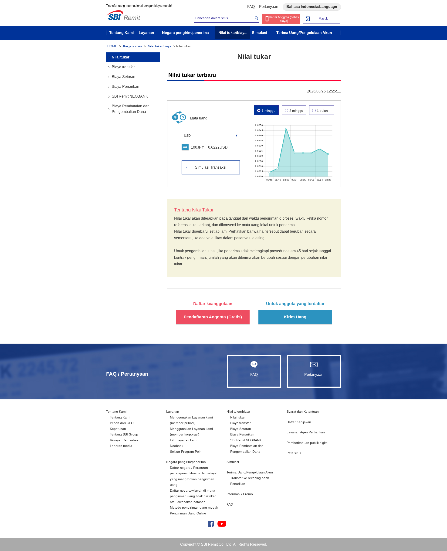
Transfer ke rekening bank (249, 478)
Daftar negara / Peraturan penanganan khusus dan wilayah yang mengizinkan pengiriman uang (194, 476)
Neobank (176, 446)
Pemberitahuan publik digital (307, 443)
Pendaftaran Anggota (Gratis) (213, 317)
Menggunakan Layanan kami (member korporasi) (191, 431)
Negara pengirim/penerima (186, 462)
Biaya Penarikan (125, 86)
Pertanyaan (268, 7)
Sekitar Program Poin (185, 451)
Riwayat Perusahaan (125, 440)
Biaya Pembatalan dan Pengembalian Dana (130, 109)
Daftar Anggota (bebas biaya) (284, 19)
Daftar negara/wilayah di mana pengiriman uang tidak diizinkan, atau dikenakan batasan (193, 496)
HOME (112, 46)
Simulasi (233, 462)
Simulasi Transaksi (210, 167)
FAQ (251, 7)
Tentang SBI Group (124, 434)
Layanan (172, 411)
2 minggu (296, 110)
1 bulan (322, 110)
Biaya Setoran (123, 77)
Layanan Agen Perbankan (306, 432)
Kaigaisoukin (132, 46)
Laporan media (121, 446)
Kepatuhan (118, 429)
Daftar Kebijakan (299, 422)
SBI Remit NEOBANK (130, 96)
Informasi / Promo (240, 494)
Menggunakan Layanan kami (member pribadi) (191, 420)
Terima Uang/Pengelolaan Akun (250, 472)
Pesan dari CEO (122, 423)
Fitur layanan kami (183, 440)
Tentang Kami (116, 411)
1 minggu (268, 110)
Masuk (323, 18)
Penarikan (237, 484)
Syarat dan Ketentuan (303, 411)
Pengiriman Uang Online (188, 513)
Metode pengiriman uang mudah (194, 507)
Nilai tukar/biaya (159, 46)
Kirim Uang (295, 317)
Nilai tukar (120, 57)
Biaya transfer (123, 67)
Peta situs (294, 453)
